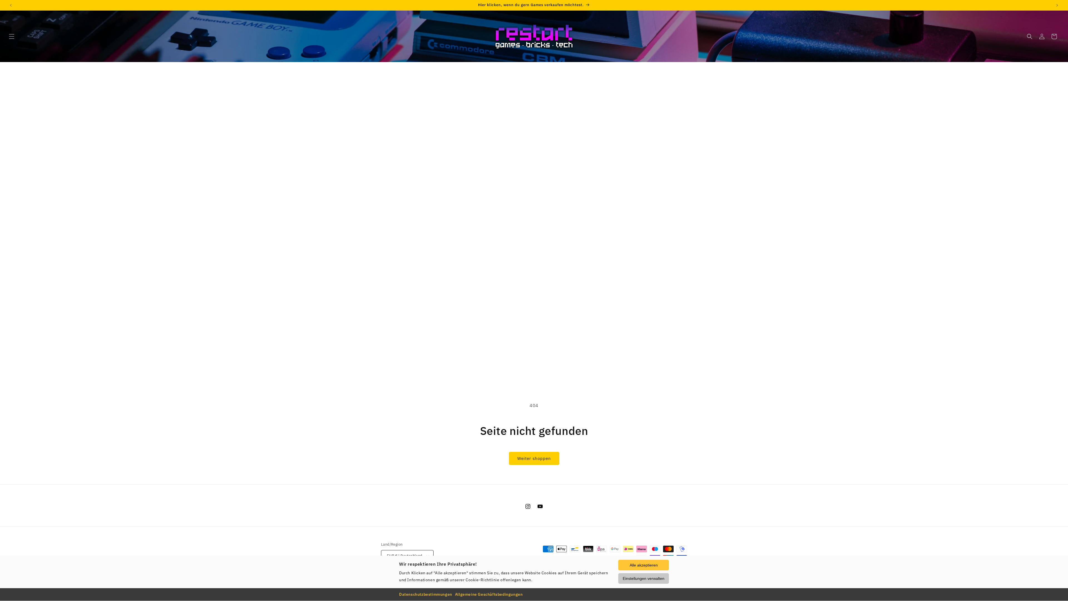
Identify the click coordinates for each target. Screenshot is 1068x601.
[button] (12, 36)
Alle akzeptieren (644, 565)
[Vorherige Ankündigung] (11, 5)
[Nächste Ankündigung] (1057, 5)
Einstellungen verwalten (643, 578)
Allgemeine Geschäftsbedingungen (489, 594)
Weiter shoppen (534, 458)
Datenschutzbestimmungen (425, 594)
